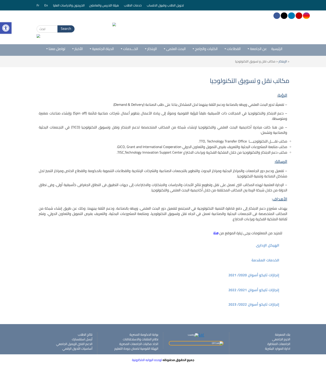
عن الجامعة (258, 48)
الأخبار (79, 48)
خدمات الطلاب (133, 5)
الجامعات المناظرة (278, 344)
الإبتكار (152, 48)
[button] (163, 245)
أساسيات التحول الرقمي (77, 348)
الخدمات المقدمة (265, 260)
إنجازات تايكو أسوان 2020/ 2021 (253, 275)
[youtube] (299, 15)
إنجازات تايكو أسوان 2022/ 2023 (253, 304)
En (46, 5)
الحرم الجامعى (281, 339)
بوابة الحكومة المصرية (144, 334)
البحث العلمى (176, 48)
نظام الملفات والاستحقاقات (140, 339)
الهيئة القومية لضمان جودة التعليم (136, 348)
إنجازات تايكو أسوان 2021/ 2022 (253, 290)
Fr (38, 5)
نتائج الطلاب (85, 334)
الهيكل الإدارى (267, 245)
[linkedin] (291, 15)
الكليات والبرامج (206, 48)
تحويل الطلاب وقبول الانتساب (166, 5)
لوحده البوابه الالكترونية (147, 360)
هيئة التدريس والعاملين (104, 5)
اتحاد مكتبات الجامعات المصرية (138, 344)
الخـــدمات (130, 48)
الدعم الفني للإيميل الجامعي (74, 344)
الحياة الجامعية (103, 48)
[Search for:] (54, 29)
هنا (215, 233)
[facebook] (276, 15)
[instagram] (306, 15)
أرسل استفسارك (82, 339)
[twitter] (284, 15)
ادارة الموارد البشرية (277, 348)
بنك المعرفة (282, 334)
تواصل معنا (57, 48)
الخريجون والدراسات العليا (69, 5)
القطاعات (234, 48)
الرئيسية (276, 48)
